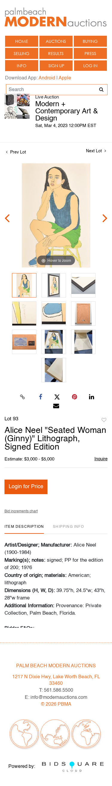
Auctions (56, 41)
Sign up (56, 65)
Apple (65, 78)
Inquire (101, 459)
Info (21, 65)
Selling (21, 53)
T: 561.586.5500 (56, 690)
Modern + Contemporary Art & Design (66, 111)
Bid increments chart (21, 511)
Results (56, 53)
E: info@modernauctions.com (56, 697)
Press (90, 53)
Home (21, 41)
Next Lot (94, 151)
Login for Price (26, 486)
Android (47, 78)
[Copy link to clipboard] (22, 397)
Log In (90, 65)
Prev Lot (17, 152)
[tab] (24, 529)
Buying (90, 41)
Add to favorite (104, 420)
